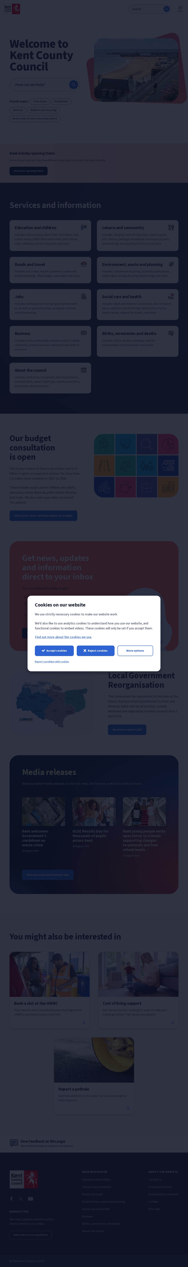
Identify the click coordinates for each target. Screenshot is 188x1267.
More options (135, 651)
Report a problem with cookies (52, 662)
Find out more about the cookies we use (63, 637)
